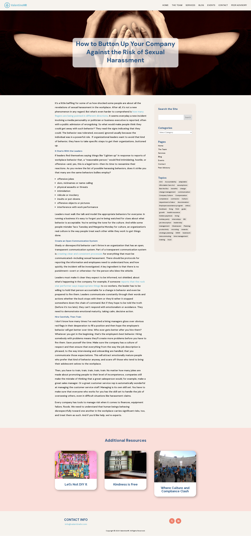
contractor (175, 199)
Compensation (181, 195)
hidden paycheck (165, 216)
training (162, 240)
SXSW (178, 233)
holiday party (164, 219)
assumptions (182, 185)
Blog (201, 5)
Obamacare (176, 226)
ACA (160, 182)
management (164, 226)
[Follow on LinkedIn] (178, 521)
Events (211, 5)
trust (169, 240)
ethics (187, 206)
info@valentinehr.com (76, 524)
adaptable (183, 182)
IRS (184, 219)
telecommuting (165, 236)
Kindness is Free (125, 484)
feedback (163, 209)
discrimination (183, 202)
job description (165, 223)
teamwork (186, 233)
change (183, 189)
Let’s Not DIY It (76, 484)
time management (181, 236)
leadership (178, 223)
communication (184, 192)
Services (190, 5)
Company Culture (166, 195)
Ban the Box (163, 189)
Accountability (170, 182)
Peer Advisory (239, 5)
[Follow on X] (172, 521)
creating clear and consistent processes (79, 253)
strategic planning (166, 233)
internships (176, 219)
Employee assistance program (171, 206)
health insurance (173, 212)
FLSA (177, 209)
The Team (177, 5)
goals (184, 209)
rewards (184, 229)
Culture (185, 199)
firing (171, 209)
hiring (177, 216)
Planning (187, 226)
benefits (174, 189)
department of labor (167, 202)
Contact (223, 5)
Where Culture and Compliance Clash (175, 489)
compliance (163, 199)
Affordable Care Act (167, 185)
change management (167, 192)
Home (165, 5)
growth (162, 212)
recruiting (175, 229)
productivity (164, 229)
